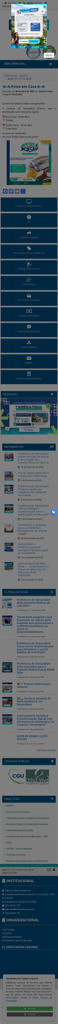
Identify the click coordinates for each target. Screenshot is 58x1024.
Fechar (49, 55)
